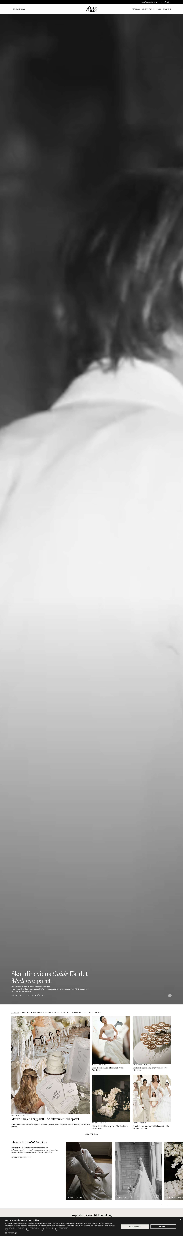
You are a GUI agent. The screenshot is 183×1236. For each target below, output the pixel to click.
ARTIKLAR (16, 995)
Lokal (57, 1012)
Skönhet (99, 1012)
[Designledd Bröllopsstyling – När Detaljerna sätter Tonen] (111, 1102)
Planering (76, 1012)
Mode (65, 1012)
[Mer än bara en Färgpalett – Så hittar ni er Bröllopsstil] (50, 1073)
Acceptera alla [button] (135, 1226)
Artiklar (136, 9)
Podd (159, 9)
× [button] (180, 1219)
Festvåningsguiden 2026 (150, 2)
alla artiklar (91, 1134)
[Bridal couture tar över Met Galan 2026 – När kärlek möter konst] (152, 1102)
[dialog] (91, 1226)
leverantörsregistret (21, 1157)
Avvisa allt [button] (163, 1226)
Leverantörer (148, 9)
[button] (161, 1204)
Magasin (167, 9)
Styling (88, 1012)
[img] (91, 9)
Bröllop (26, 1012)
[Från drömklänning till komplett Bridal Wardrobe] (111, 1044)
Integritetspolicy (110, 1225)
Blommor (37, 1012)
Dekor (48, 1012)
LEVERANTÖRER (35, 995)
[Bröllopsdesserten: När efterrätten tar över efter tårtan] (152, 1044)
